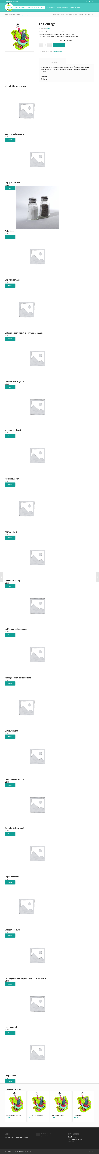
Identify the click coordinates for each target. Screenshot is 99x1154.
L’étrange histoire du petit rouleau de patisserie (25, 978)
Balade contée (72, 1137)
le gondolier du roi (13, 430)
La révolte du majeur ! (14, 381)
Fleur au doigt (11, 1027)
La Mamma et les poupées (16, 629)
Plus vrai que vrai (57, 51)
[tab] (52, 61)
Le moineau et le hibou (14, 779)
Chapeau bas (10, 1075)
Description (52, 62)
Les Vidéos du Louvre (75, 1139)
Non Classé (71, 1142)
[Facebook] (86, 1)
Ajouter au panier (59, 45)
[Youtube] (89, 1)
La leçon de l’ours (12, 930)
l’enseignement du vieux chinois (18, 678)
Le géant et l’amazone (14, 134)
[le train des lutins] (1, 577)
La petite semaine (12, 280)
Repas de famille (12, 877)
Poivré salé (10, 231)
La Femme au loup (12, 580)
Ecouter (10, 285)
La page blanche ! (12, 182)
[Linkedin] (92, 1)
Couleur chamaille (12, 731)
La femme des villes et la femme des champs (24, 333)
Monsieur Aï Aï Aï (12, 479)
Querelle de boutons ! (14, 828)
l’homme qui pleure (13, 532)
